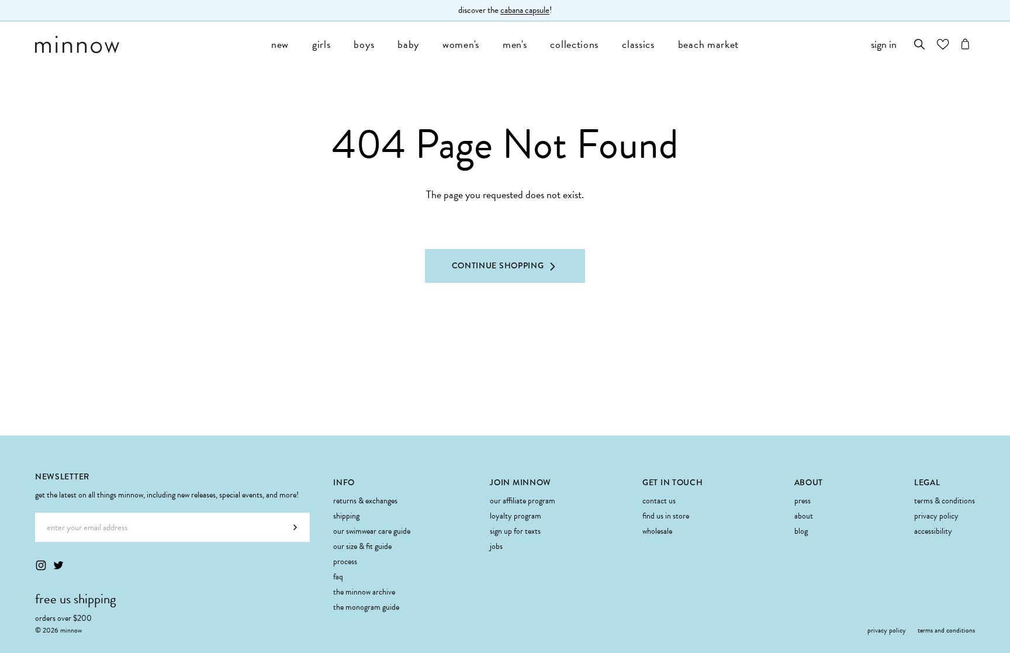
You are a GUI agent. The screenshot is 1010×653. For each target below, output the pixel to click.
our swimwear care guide (371, 531)
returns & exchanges (365, 501)
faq (338, 577)
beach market (708, 44)
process (345, 561)
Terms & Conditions (944, 501)
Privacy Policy (936, 516)
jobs (496, 546)
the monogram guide (366, 607)
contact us (659, 501)
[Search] (919, 44)
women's (460, 44)
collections (574, 44)
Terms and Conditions (946, 630)
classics (638, 44)
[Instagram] (41, 565)
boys (364, 44)
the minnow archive (364, 592)
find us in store (665, 516)
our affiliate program (522, 501)
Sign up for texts (515, 531)
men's (515, 44)
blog (801, 531)
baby (408, 44)
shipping (346, 516)
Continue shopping (498, 265)
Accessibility (933, 531)
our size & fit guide (362, 546)
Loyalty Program (515, 516)
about (803, 516)
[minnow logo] (147, 44)
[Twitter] (58, 565)
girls (321, 44)
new (280, 44)
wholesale (657, 531)
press (802, 501)
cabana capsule (524, 10)
